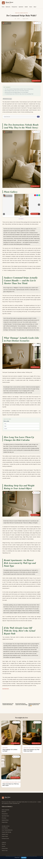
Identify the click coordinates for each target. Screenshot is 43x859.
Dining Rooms (5, 813)
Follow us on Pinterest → (7, 806)
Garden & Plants (5, 820)
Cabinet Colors (5, 834)
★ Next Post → (17, 857)
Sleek (5, 426)
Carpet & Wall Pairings (6, 832)
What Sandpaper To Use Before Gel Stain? (9, 750)
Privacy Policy (5, 848)
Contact (3, 846)
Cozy (5, 423)
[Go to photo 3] (22, 216)
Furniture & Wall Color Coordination (32, 747)
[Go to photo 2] (21, 216)
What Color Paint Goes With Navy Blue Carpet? (10, 784)
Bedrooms (4, 811)
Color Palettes (5, 827)
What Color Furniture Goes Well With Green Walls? (31, 750)
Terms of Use (4, 850)
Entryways (4, 818)
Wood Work (5, 747)
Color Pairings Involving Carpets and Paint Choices (14, 782)
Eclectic (5, 428)
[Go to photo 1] (20, 216)
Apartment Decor (5, 815)
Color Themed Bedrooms (7, 830)
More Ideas (24, 857)
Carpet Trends (5, 836)
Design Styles (5, 822)
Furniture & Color (5, 838)
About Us (4, 844)
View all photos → (21, 218)
